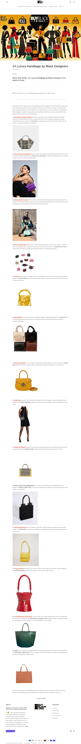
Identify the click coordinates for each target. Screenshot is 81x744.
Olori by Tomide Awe (20, 245)
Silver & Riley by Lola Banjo (22, 154)
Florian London (19, 568)
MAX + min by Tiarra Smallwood (24, 485)
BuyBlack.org (11, 743)
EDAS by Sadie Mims (20, 527)
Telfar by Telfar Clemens (21, 200)
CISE (16, 650)
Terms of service (41, 743)
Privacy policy (34, 743)
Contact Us (55, 708)
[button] (7, 2)
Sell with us (55, 718)
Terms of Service (56, 715)
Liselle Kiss (17, 400)
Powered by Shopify (19, 743)
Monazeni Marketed (19, 363)
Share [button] (15, 74)
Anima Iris (17, 276)
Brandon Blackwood (20, 447)
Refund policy (27, 743)
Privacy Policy (55, 710)
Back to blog (41, 698)
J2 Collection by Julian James (23, 616)
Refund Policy (55, 713)
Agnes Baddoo (18, 317)
